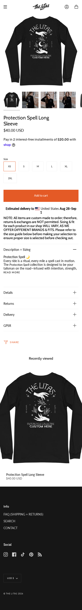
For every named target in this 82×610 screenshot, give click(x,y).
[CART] (76, 7)
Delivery (8, 314)
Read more (11, 272)
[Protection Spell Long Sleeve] (41, 418)
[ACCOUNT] (67, 7)
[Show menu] (6, 7)
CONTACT (10, 528)
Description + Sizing (16, 249)
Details (8, 292)
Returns (8, 303)
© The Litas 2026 (13, 593)
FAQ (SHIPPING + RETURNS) (23, 514)
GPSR (7, 325)
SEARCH (9, 521)
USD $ (10, 578)
